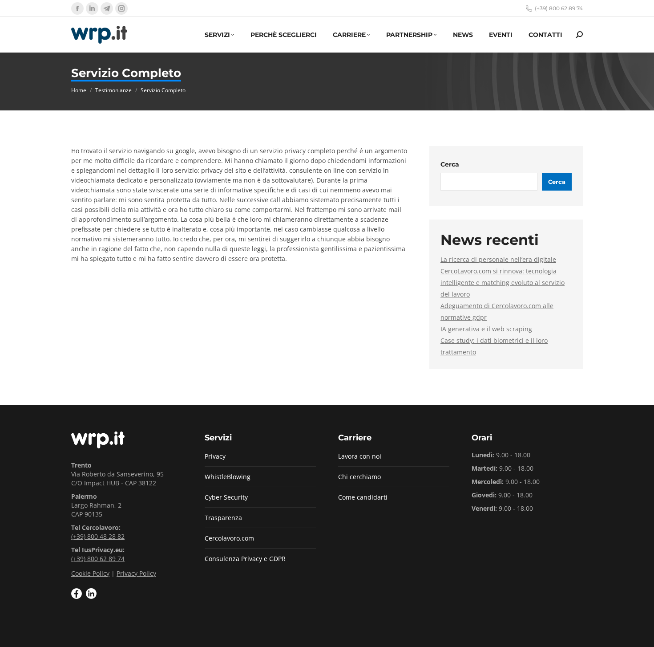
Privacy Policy (136, 573)
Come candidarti (363, 497)
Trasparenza (223, 517)
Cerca (449, 164)
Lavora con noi (359, 456)
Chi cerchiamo (359, 476)
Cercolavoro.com (229, 538)
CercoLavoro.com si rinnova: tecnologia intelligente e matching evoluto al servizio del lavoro (502, 282)
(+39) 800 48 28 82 (98, 536)
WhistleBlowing (227, 476)
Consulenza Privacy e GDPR (245, 558)
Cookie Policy (90, 573)
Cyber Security (226, 497)
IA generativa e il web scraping (486, 329)
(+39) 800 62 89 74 (559, 8)
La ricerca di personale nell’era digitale (498, 259)
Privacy (215, 456)
